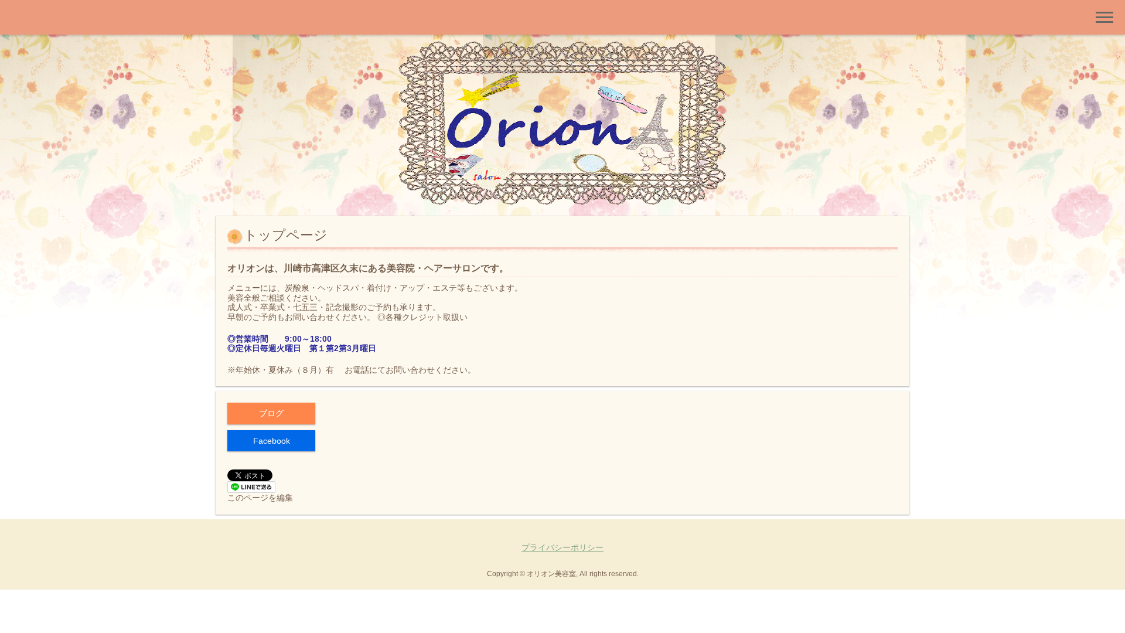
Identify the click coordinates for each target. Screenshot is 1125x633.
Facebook (271, 440)
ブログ (271, 413)
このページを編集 (260, 497)
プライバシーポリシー (562, 547)
